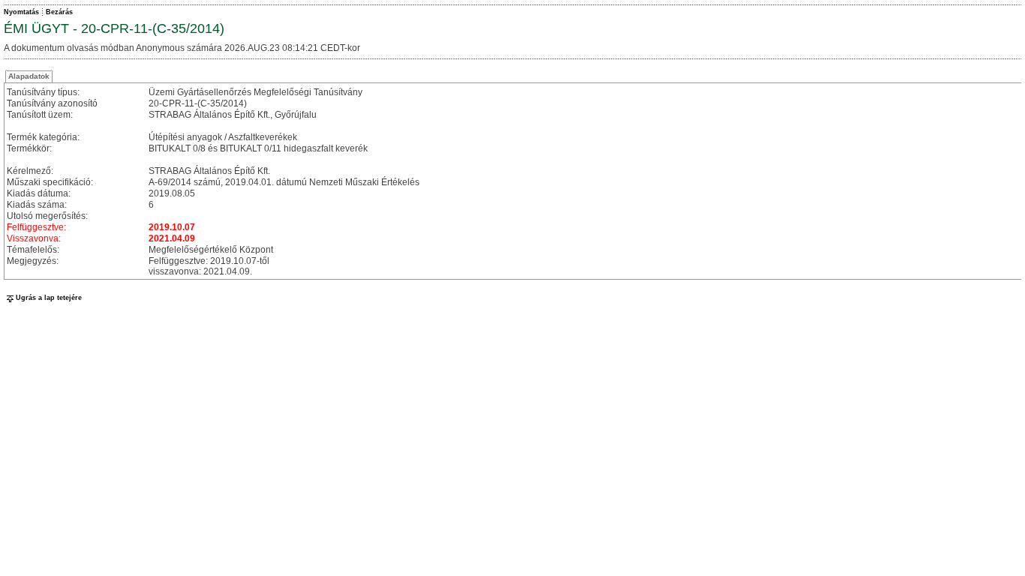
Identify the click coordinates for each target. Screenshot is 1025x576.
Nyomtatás (21, 12)
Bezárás (59, 12)
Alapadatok (29, 76)
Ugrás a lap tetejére (49, 298)
